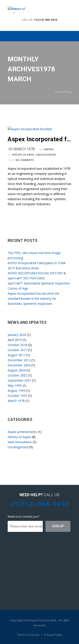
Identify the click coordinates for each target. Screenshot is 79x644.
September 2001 (19, 380)
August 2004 (16, 370)
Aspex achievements (22, 432)
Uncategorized (46, 154)
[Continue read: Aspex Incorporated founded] (30, 129)
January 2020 (17, 335)
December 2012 (19, 360)
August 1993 (16, 390)
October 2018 (17, 345)
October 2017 (17, 350)
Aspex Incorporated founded (39, 139)
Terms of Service (28, 635)
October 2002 (17, 375)
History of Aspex (23, 154)
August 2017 (16, 355)
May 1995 (15, 385)
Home (59, 92)
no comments (25, 160)
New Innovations (20, 442)
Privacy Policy (53, 635)
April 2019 (15, 340)
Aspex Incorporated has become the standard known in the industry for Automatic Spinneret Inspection (33, 298)
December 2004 (19, 365)
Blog (68, 92)
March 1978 (16, 401)
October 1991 (17, 396)
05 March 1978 (22, 149)
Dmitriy (49, 149)
